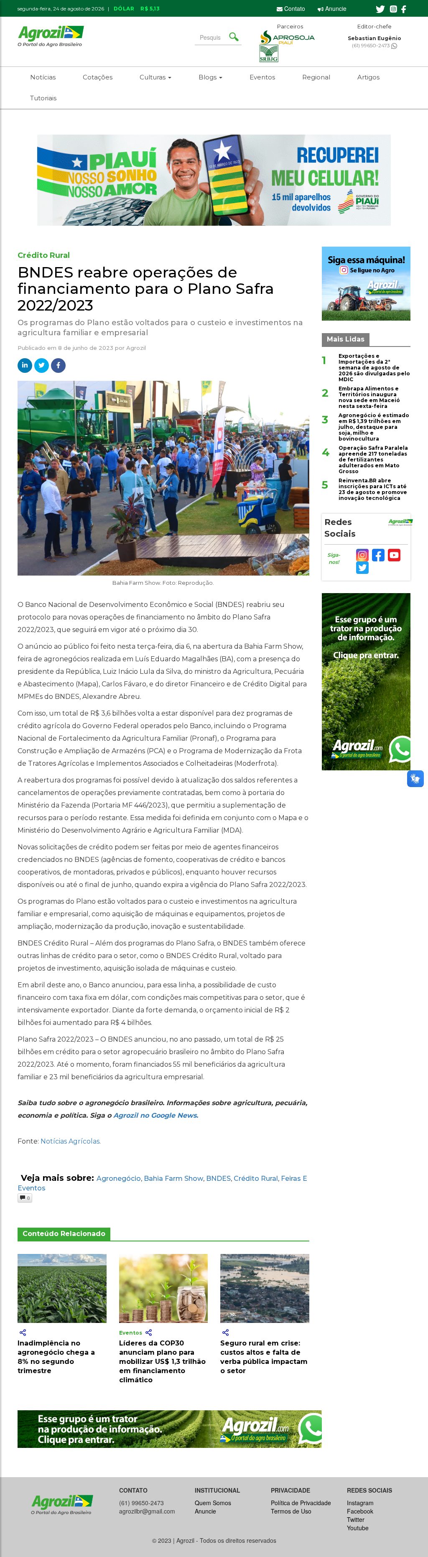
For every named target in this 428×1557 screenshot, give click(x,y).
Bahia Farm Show (173, 1178)
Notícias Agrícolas (70, 1141)
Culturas (153, 77)
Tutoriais (43, 98)
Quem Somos (213, 1502)
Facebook (360, 1511)
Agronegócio (119, 1178)
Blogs (208, 77)
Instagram (360, 1502)
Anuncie (335, 8)
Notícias (43, 77)
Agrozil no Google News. (155, 1115)
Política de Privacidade (301, 1502)
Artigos (368, 77)
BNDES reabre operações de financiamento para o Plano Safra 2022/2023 (146, 288)
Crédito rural (256, 1178)
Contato (294, 8)
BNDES (218, 1178)
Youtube (358, 1528)
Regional (316, 77)
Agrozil (136, 347)
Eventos (262, 77)
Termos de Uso (291, 1511)
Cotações (97, 77)
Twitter (355, 1519)
